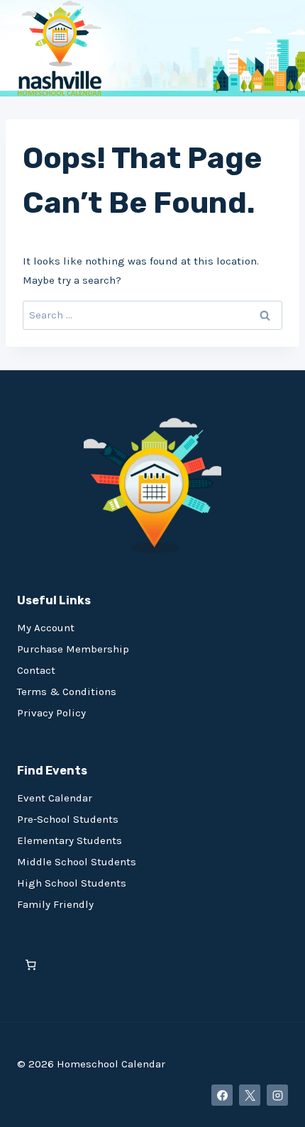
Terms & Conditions (66, 691)
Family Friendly (55, 904)
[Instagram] (277, 1095)
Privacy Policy (51, 712)
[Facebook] (222, 1095)
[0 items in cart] (31, 965)
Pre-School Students (67, 819)
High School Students (71, 883)
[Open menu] (272, 48)
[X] (249, 1095)
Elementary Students (69, 840)
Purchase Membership (73, 649)
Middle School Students (76, 861)
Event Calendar (54, 798)
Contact (36, 670)
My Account (45, 627)
